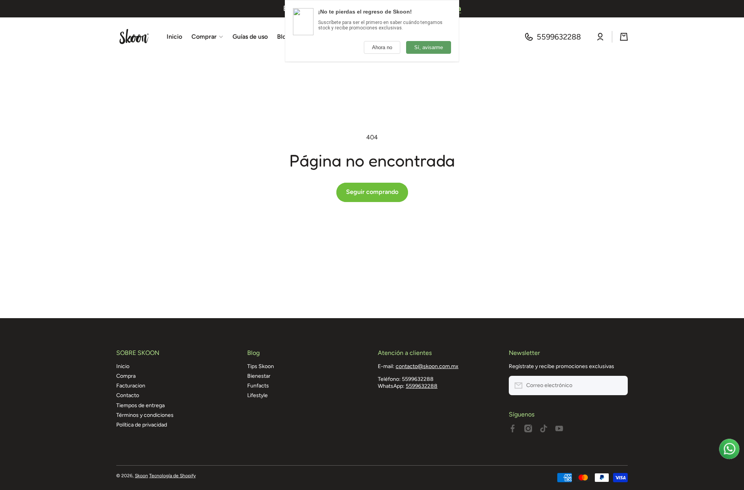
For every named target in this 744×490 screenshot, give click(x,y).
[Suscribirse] (618, 385)
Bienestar (258, 376)
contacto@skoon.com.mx (427, 366)
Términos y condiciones (145, 415)
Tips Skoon (260, 366)
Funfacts (258, 385)
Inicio (122, 366)
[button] (624, 37)
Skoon (141, 475)
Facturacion (130, 385)
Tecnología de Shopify (172, 475)
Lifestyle (257, 395)
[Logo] (133, 36)
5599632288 (559, 36)
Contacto (127, 395)
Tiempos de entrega (140, 405)
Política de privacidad (141, 424)
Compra (126, 376)
